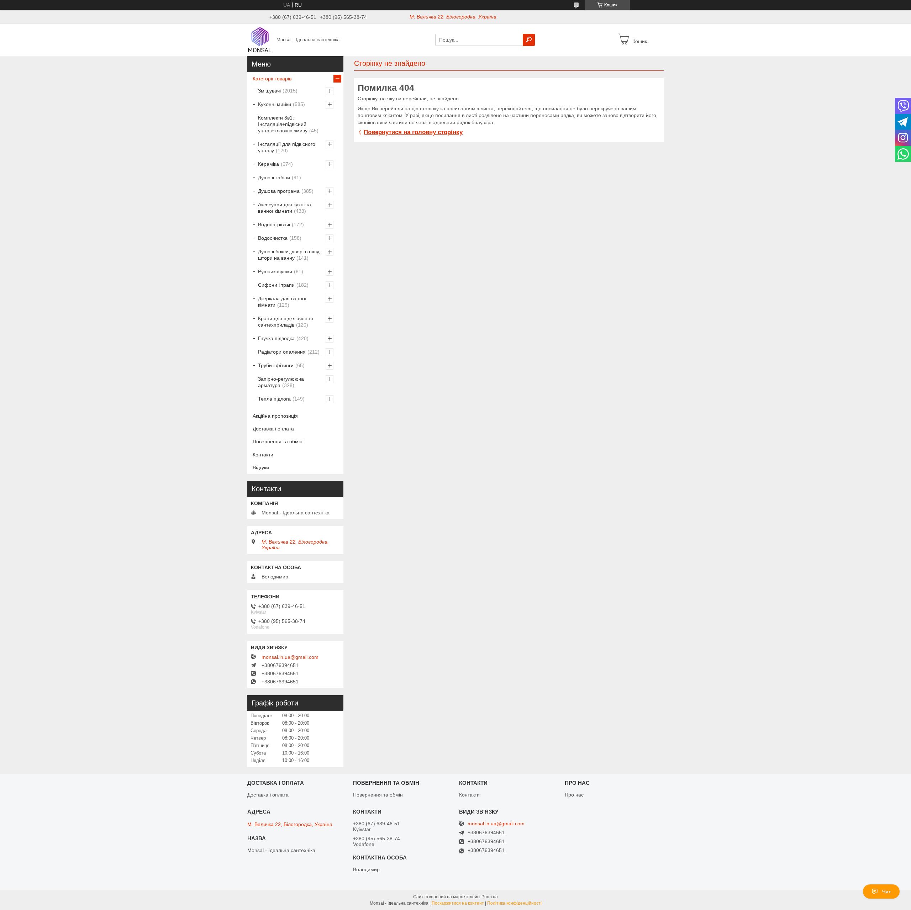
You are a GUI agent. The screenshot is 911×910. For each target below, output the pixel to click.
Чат (886, 891)
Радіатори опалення (282, 352)
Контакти (263, 454)
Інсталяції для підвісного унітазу (286, 147)
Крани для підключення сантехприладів (285, 322)
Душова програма (279, 191)
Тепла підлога (274, 399)
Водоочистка (273, 238)
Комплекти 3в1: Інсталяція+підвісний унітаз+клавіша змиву (282, 124)
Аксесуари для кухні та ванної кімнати (284, 208)
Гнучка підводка (276, 338)
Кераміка (268, 164)
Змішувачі (269, 91)
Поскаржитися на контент (458, 903)
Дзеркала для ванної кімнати (282, 302)
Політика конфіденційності (514, 903)
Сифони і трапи (276, 285)
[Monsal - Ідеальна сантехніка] (259, 39)
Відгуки (261, 467)
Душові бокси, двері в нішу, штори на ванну (289, 255)
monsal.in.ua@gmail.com (290, 657)
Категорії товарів (272, 78)
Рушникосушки (275, 271)
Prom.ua (489, 896)
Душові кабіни (274, 177)
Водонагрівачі (274, 224)
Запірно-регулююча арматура (281, 382)
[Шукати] (529, 40)
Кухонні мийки (274, 104)
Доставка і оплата (273, 429)
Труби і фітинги (276, 365)
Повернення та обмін (277, 441)
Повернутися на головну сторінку (413, 132)
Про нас (574, 795)
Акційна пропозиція (275, 416)
